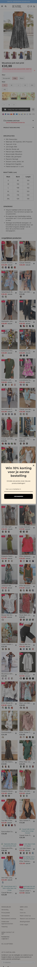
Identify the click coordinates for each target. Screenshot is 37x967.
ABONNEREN (18, 496)
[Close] (33, 465)
